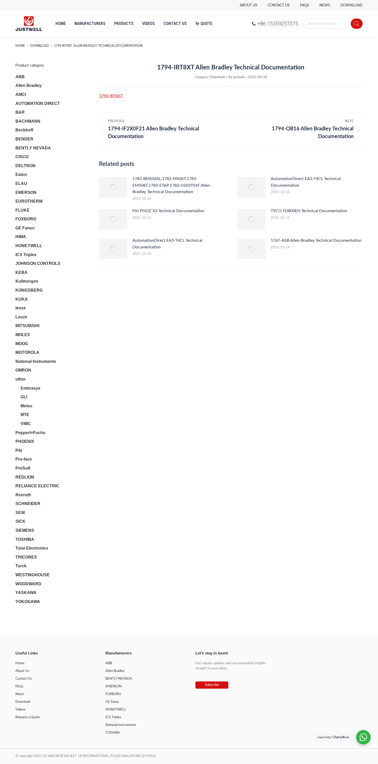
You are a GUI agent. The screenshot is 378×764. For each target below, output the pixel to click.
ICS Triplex (26, 255)
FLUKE (22, 210)
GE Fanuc (25, 228)
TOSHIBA (24, 539)
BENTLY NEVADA (33, 148)
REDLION (24, 477)
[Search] (357, 24)
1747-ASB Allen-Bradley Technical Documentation (316, 240)
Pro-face (23, 459)
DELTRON (25, 166)
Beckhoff (24, 130)
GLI (24, 397)
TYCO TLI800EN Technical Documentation (309, 211)
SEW (20, 512)
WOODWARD (28, 584)
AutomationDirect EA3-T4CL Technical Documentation (306, 182)
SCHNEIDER (27, 503)
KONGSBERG (29, 290)
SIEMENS (24, 530)
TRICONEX (26, 557)
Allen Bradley (28, 85)
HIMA (20, 237)
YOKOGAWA (27, 601)
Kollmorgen (26, 281)
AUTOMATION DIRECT (37, 103)
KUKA (21, 299)
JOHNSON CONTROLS (37, 263)
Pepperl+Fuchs (30, 432)
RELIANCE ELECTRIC (37, 486)
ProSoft (22, 468)
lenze (20, 308)
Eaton (21, 174)
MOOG (21, 343)
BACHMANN (27, 121)
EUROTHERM (28, 201)
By (236, 77)
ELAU (21, 183)
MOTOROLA (27, 352)
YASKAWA (26, 592)
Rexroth (23, 495)
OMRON (23, 370)
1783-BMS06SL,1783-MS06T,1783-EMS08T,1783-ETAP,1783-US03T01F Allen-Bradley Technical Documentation (171, 185)
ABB (20, 77)
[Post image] (113, 187)
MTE (25, 414)
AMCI (20, 94)
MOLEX (22, 334)
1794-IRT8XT (111, 96)
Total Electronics (31, 548)
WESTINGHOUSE (32, 575)
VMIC (26, 423)
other (20, 379)
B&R (20, 112)
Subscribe (212, 685)
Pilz (18, 450)
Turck (20, 566)
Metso (26, 406)
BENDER (24, 139)
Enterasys (30, 388)
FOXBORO (25, 219)
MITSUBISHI (27, 325)
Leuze (21, 317)
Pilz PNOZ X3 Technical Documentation (168, 211)
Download (217, 77)
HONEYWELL (28, 246)
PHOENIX (24, 441)
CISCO (22, 157)
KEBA (21, 272)
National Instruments (35, 361)
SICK (20, 521)
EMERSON (26, 192)
